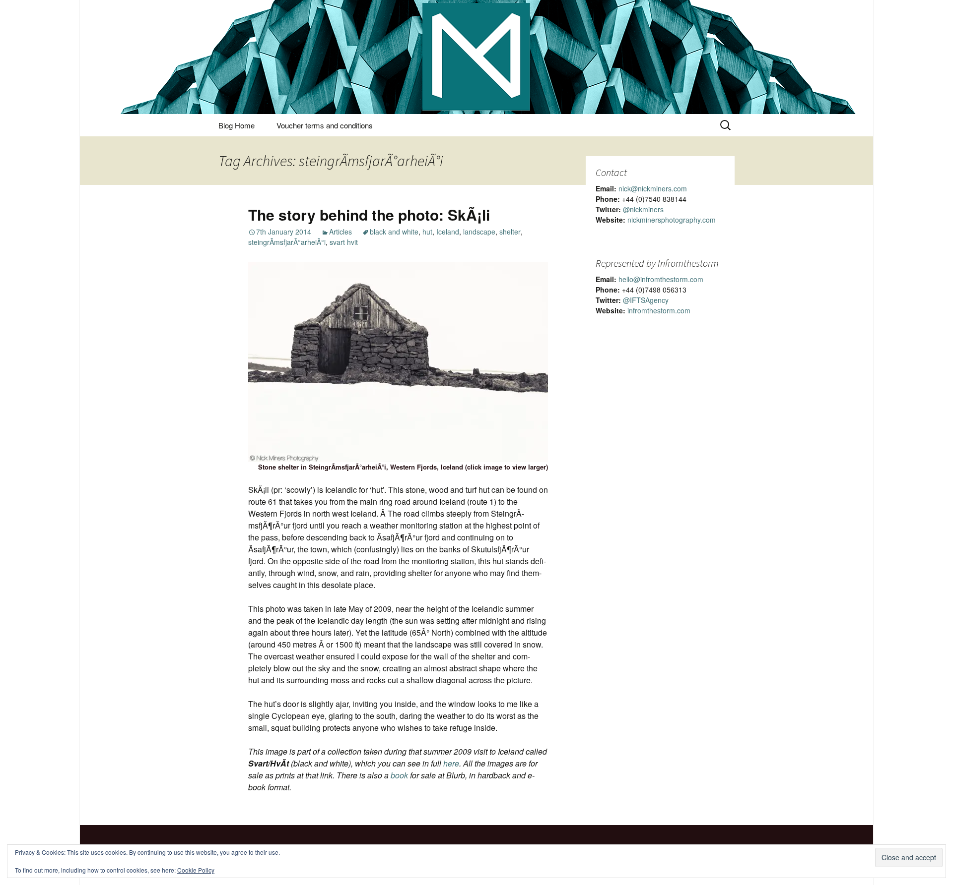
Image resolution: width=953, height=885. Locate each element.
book (399, 775)
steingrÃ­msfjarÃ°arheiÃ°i (287, 242)
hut (427, 231)
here (451, 763)
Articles (340, 231)
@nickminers (643, 209)
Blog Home (236, 125)
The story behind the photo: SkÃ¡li (369, 214)
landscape (479, 231)
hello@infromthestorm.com (660, 279)
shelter (510, 231)
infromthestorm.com (658, 310)
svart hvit (344, 242)
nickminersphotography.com (671, 220)
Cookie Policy (195, 870)
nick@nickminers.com (652, 188)
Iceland (447, 231)
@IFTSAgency (646, 300)
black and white (394, 231)
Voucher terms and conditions (324, 125)
